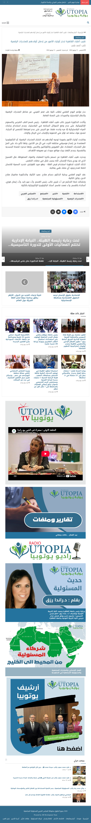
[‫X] (69, 211)
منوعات (79, 818)
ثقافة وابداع (48, 818)
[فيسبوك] (75, 211)
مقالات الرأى (25, 818)
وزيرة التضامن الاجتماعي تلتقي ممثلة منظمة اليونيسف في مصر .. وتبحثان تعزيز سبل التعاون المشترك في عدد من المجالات (18, 375)
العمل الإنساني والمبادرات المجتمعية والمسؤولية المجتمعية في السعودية (66, 671)
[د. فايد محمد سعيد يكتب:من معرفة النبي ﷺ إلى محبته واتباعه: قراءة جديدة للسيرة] (79, 781)
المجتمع (43, 193)
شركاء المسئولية (36, 818)
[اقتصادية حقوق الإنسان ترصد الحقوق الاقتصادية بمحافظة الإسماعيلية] (66, 282)
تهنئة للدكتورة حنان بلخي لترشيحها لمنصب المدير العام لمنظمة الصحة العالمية (45, 242)
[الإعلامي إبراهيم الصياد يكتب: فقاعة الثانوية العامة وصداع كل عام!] (79, 797)
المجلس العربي (28, 193)
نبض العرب (6, 818)
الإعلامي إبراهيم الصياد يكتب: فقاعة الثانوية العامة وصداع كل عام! (48, 794)
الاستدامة (78, 193)
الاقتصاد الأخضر (59, 818)
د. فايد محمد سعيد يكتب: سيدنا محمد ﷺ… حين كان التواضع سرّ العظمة (46, 767)
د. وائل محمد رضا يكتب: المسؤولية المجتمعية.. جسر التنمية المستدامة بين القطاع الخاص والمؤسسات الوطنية (48, 788)
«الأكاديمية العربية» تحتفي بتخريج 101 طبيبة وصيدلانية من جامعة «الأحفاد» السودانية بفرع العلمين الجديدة (18, 338)
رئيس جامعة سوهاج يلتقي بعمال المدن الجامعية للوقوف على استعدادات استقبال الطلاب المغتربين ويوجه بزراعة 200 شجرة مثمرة (46, 339)
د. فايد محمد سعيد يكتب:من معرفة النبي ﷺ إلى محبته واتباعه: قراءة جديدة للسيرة (42, 778)
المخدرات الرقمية (75, 199)
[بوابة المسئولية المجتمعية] (65, 13)
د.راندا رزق (32, 199)
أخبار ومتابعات (72, 32)
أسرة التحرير (15, 818)
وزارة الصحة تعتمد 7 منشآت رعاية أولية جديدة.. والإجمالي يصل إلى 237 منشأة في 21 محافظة (74, 374)
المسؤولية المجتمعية (52, 199)
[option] (45, 242)
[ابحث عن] (88, 23)
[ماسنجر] (64, 211)
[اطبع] (52, 211)
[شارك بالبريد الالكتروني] (58, 211)
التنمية (65, 193)
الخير (54, 193)
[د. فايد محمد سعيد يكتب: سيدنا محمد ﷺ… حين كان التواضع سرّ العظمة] (79, 770)
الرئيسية (81, 32)
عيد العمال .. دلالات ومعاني (66, 535)
